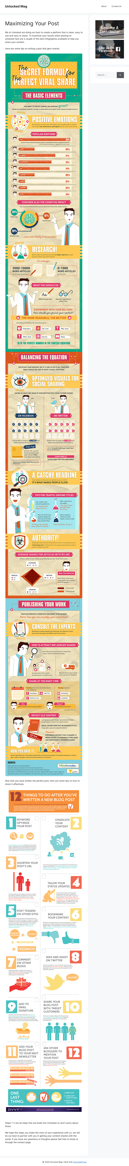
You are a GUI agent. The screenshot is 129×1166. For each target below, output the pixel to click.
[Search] (120, 75)
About (104, 6)
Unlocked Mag (16, 6)
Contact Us (116, 6)
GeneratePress (80, 1162)
